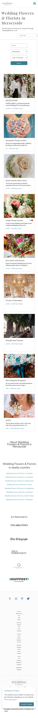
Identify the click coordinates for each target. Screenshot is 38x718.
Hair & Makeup (19, 630)
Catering (19, 617)
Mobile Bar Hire (19, 640)
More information (10, 700)
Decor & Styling (19, 622)
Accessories (19, 611)
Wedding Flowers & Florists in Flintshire (19, 492)
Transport (19, 656)
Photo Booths (19, 645)
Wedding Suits (19, 669)
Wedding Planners (19, 667)
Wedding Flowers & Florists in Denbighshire (19, 488)
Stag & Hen (19, 649)
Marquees (19, 638)
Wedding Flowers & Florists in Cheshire (19, 473)
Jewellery (19, 636)
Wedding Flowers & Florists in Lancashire (19, 477)
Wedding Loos (19, 664)
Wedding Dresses (19, 662)
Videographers (19, 660)
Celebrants (19, 619)
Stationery (19, 651)
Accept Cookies (26, 704)
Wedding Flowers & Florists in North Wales (19, 496)
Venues (19, 658)
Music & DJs (19, 642)
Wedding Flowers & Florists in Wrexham (19, 500)
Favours (19, 626)
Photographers (19, 647)
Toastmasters (19, 653)
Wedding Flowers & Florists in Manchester (19, 481)
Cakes (19, 615)
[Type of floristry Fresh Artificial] (19, 57)
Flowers (19, 628)
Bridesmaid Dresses (19, 613)
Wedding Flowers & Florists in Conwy (19, 485)
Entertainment (19, 624)
